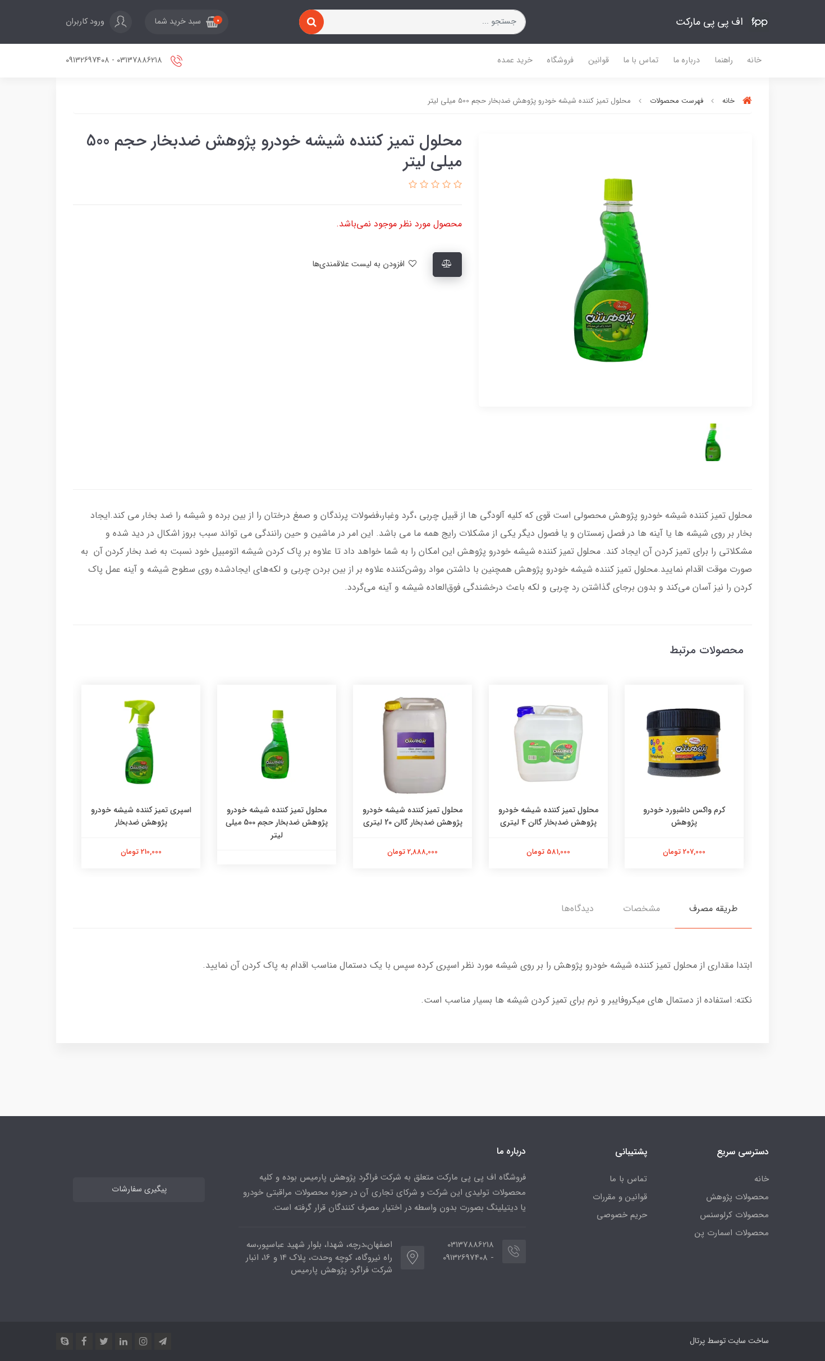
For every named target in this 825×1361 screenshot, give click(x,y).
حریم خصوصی (622, 1215)
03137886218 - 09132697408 (115, 60)
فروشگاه (560, 60)
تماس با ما (640, 60)
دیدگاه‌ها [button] (577, 909)
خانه (754, 60)
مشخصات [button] (641, 909)
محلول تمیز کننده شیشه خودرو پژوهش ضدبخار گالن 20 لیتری (412, 816)
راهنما (723, 60)
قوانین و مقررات (620, 1197)
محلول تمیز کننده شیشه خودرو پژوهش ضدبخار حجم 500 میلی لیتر (277, 822)
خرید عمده (515, 60)
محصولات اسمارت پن (732, 1233)
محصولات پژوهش (737, 1197)
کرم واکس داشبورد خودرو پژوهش (684, 816)
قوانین (598, 60)
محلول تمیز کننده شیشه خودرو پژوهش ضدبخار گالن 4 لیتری (548, 816)
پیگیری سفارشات (139, 1189)
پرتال (697, 1341)
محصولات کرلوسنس (734, 1215)
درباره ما (686, 60)
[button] (186, 22)
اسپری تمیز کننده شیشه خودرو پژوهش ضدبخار (141, 816)
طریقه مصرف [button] (713, 909)
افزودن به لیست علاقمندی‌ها (359, 264)
